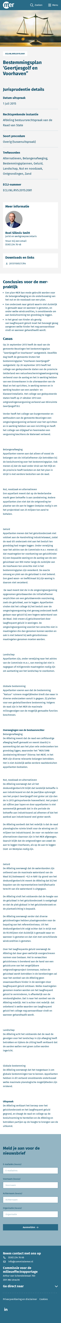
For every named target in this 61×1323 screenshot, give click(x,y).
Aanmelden (29, 1227)
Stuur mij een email (29, 240)
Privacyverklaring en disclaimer (20, 1299)
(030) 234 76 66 (16, 1257)
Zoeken (36, 5)
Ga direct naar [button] (13, 1286)
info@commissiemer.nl (20, 1261)
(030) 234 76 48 (25, 244)
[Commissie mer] (8, 5)
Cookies (43, 1299)
